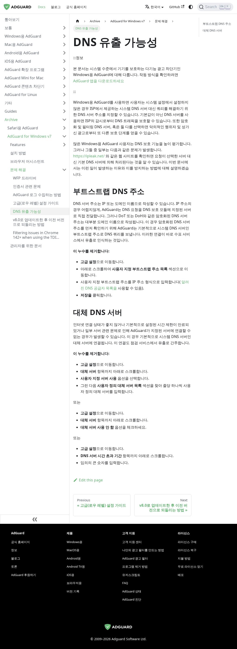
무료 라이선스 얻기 (190, 566)
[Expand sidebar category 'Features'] (64, 144)
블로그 (56, 7)
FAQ (125, 583)
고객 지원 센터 (132, 542)
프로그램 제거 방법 (135, 566)
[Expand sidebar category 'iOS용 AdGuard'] (64, 61)
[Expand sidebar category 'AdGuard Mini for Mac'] (64, 78)
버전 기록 (73, 591)
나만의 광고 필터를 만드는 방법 (143, 550)
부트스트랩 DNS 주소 (217, 24)
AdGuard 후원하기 (23, 575)
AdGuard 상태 (131, 591)
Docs (41, 7)
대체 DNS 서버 (212, 30)
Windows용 (74, 542)
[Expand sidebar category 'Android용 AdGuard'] (64, 53)
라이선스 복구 (187, 550)
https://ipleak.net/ (89, 156)
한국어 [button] (155, 7)
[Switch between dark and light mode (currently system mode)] (190, 7)
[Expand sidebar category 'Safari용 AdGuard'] (64, 128)
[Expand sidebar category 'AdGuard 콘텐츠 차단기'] (64, 86)
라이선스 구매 (187, 542)
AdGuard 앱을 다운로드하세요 (98, 80)
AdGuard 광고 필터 (135, 558)
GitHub (174, 7)
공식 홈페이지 (76, 7)
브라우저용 (74, 583)
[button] (35, 28)
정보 (14, 550)
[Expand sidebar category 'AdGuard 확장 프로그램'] (64, 69)
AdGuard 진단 (131, 599)
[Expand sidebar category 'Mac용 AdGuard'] (64, 44)
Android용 (74, 558)
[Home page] (77, 21)
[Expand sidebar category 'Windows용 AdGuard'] (64, 36)
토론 (14, 566)
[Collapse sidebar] (34, 519)
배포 (181, 575)
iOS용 (70, 575)
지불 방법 (184, 558)
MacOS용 (73, 550)
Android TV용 (76, 566)
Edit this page (91, 480)
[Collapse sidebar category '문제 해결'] (64, 169)
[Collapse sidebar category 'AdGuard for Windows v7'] (64, 136)
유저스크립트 (131, 575)
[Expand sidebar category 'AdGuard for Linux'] (64, 94)
